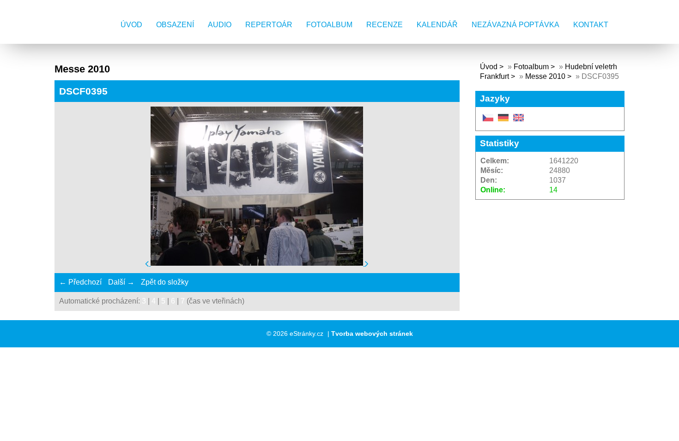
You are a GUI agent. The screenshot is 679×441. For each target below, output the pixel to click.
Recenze (384, 25)
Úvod (131, 25)
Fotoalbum (329, 25)
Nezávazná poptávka (515, 25)
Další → (121, 282)
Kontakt (590, 25)
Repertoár (268, 25)
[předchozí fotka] (148, 263)
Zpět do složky (164, 282)
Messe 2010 (545, 76)
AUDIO (219, 25)
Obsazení (175, 25)
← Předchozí (80, 282)
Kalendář (437, 25)
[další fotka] (367, 263)
